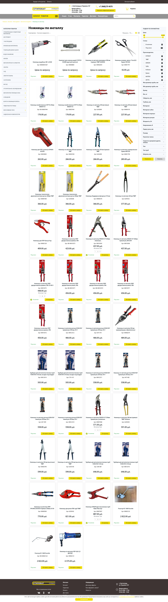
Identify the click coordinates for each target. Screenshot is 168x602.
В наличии (154, 44)
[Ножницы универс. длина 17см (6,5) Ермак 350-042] (126, 47)
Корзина (133, 8)
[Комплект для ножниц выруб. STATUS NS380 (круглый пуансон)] (70, 47)
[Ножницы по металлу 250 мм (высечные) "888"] (42, 449)
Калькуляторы (103, 16)
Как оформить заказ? (92, 588)
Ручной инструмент (26, 21)
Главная (5, 21)
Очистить (159, 159)
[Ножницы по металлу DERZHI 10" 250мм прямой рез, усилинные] (98, 405)
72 (127, 33)
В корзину (105, 255)
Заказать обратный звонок (105, 10)
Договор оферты (91, 585)
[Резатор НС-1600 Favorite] (126, 494)
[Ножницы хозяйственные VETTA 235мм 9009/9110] (42, 92)
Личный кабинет (130, 1)
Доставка (93, 16)
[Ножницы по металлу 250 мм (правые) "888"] (70, 137)
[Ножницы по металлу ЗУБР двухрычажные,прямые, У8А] (70, 226)
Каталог (10, 21)
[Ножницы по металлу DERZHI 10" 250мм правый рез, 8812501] (126, 226)
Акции (64, 16)
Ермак (154, 73)
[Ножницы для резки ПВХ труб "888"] (70, 494)
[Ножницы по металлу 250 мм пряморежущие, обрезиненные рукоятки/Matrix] (126, 315)
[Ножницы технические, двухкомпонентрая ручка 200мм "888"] (42, 181)
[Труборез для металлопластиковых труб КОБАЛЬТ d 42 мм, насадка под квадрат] (42, 360)
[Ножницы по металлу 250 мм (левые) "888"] (98, 92)
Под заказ (154, 48)
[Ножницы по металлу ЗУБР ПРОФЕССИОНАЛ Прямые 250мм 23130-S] (42, 494)
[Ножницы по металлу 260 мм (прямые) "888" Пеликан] (126, 405)
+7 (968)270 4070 (106, 7)
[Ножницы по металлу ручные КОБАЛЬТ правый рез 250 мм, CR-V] (98, 360)
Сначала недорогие (38, 33)
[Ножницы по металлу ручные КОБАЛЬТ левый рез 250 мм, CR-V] (42, 405)
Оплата (49, 1)
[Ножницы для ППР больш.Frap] (42, 226)
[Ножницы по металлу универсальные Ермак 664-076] (126, 137)
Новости (88, 590)
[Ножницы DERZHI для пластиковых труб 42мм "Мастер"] (98, 494)
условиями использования (126, 597)
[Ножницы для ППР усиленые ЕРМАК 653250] (42, 137)
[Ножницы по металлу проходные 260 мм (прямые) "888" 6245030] (98, 47)
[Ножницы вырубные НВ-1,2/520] (42, 47)
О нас (70, 16)
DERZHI (154, 63)
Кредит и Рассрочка (39, 1)
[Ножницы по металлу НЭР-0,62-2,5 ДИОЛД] (70, 539)
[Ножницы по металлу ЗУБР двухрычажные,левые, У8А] (70, 271)
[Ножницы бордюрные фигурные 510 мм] (98, 181)
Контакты (77, 16)
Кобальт (154, 69)
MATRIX (154, 76)
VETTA (154, 80)
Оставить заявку (48, 76)
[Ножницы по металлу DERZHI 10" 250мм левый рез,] (98, 226)
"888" (154, 59)
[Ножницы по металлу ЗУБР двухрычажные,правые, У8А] (98, 271)
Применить (148, 159)
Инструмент (16, 21)
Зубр (154, 66)
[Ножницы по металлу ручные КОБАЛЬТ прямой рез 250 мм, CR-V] (70, 315)
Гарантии (85, 16)
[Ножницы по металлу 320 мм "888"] (126, 181)
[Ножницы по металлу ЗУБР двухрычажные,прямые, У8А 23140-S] (42, 271)
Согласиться (84, 599)
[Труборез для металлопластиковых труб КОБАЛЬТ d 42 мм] (98, 449)
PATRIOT (154, 56)
